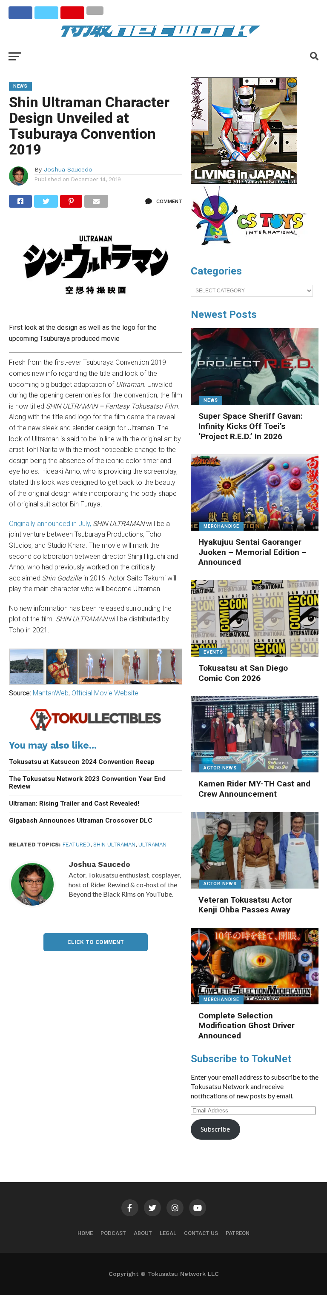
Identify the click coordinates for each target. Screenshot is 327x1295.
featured (76, 844)
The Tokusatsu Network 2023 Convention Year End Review (87, 783)
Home (85, 1233)
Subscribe (215, 1129)
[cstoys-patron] (251, 249)
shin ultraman (114, 844)
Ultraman (152, 844)
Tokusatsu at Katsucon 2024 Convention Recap (82, 762)
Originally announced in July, (50, 524)
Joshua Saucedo (68, 169)
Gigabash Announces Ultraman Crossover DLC (80, 820)
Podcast (113, 1233)
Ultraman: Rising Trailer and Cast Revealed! (74, 803)
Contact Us (201, 1233)
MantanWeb (51, 693)
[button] (26, 668)
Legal (168, 1233)
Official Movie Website (105, 693)
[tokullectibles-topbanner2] (95, 729)
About (143, 1233)
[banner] (244, 182)
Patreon (238, 1233)
